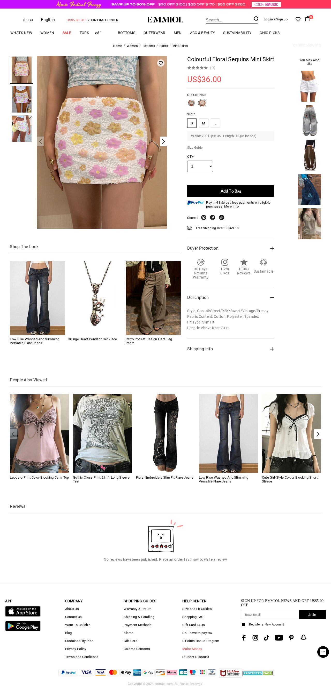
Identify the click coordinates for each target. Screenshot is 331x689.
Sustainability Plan (79, 641)
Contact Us (73, 617)
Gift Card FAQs (193, 625)
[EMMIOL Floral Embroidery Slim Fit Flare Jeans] (165, 433)
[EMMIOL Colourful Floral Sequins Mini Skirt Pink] (202, 105)
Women (47, 33)
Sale (67, 33)
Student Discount (195, 657)
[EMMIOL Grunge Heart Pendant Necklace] (95, 298)
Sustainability (237, 33)
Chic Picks (270, 33)
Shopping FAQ (193, 617)
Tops (84, 33)
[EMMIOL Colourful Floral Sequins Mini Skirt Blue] (191, 105)
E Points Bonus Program (200, 641)
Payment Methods (138, 625)
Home (117, 46)
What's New (21, 33)
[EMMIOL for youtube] (279, 637)
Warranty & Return (137, 609)
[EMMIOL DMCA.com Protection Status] (258, 676)
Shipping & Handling (139, 617)
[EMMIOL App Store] (22, 615)
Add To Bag (231, 190)
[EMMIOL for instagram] (255, 637)
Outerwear (155, 33)
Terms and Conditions (82, 657)
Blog (68, 633)
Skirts (164, 46)
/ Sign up (281, 19)
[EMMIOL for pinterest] (291, 637)
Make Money (192, 649)
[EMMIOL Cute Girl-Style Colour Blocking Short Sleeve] (291, 433)
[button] (317, 434)
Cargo (103, 32)
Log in (268, 19)
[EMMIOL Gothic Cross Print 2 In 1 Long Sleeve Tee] (102, 433)
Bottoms (126, 33)
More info (231, 206)
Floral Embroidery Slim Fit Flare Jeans (164, 477)
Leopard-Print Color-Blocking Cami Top (39, 477)
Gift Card (130, 641)
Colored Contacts (137, 649)
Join (312, 614)
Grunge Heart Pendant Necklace (92, 339)
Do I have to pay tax (197, 633)
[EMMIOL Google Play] (22, 630)
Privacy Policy (75, 649)
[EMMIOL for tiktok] (266, 637)
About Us (72, 609)
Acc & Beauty (202, 33)
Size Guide (194, 147)
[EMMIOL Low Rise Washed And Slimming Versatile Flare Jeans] (37, 298)
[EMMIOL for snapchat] (303, 637)
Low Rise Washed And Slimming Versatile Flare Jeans (34, 341)
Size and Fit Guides (197, 609)
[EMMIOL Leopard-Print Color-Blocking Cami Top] (39, 433)
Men (178, 33)
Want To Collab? (77, 625)
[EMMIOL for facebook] (244, 637)
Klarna (128, 633)
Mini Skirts (180, 46)
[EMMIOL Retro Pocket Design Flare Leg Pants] (153, 298)
